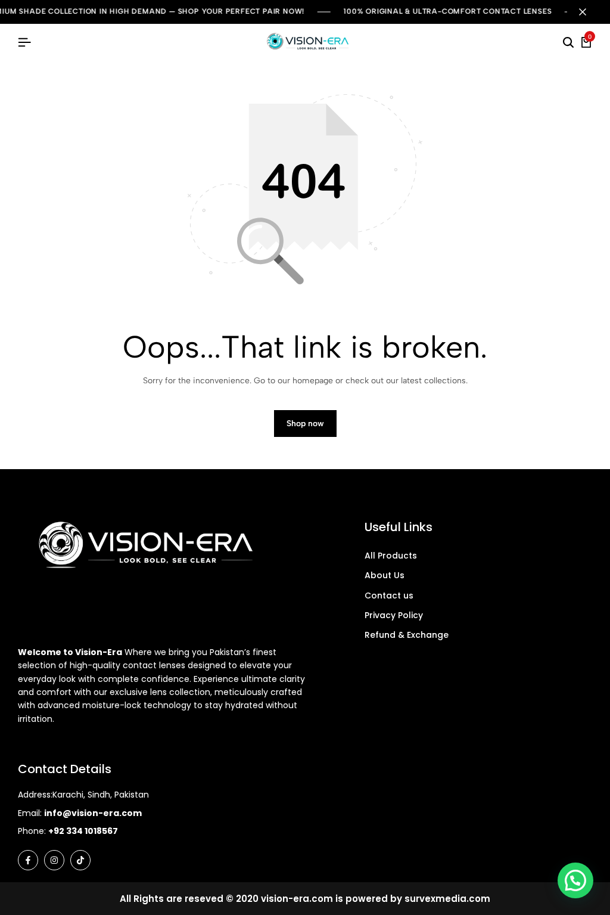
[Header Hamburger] (24, 42)
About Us (384, 575)
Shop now (305, 423)
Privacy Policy (394, 615)
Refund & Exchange (407, 635)
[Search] (568, 43)
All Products (391, 556)
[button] (575, 880)
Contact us (389, 595)
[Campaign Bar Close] (588, 12)
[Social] (28, 860)
